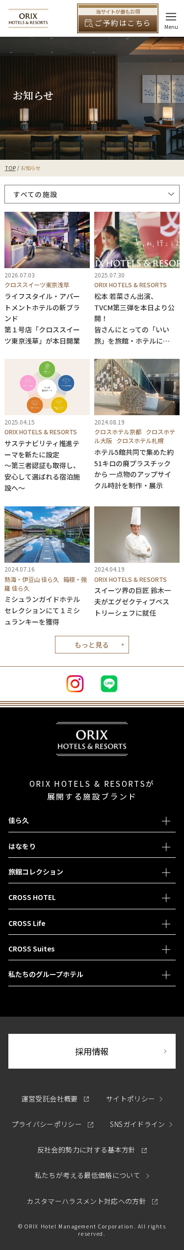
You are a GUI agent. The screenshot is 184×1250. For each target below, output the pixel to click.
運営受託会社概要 (55, 1098)
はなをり (22, 846)
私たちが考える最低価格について (88, 1175)
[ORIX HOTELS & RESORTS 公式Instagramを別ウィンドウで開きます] (75, 684)
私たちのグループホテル (45, 974)
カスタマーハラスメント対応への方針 (91, 1201)
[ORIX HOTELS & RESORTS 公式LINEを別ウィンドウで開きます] (109, 684)
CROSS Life (26, 923)
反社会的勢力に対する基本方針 (92, 1149)
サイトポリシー (130, 1098)
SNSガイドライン (137, 1124)
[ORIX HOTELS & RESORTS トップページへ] (28, 23)
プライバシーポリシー (52, 1124)
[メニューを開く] (171, 16)
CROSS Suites (31, 948)
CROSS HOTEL (32, 897)
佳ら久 (18, 820)
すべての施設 (35, 194)
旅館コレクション (35, 871)
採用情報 (125, 1051)
